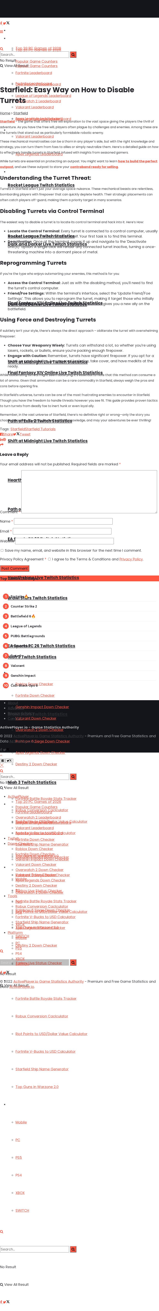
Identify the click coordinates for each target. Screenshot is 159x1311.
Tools (12, 896)
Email (6, 531)
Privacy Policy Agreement (23, 559)
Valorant (18, 665)
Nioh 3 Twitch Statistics (32, 782)
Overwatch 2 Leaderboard (38, 84)
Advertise (16, 708)
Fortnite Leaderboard (34, 72)
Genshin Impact (23, 675)
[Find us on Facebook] (1, 1302)
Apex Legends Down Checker (40, 752)
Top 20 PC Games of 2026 (38, 50)
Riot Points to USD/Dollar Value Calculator (51, 1033)
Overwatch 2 (21, 645)
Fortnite (17, 596)
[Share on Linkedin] (1, 439)
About (13, 702)
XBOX (20, 1192)
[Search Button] (1, 1231)
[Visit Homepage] (15, 9)
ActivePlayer (17, 31)
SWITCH (22, 1210)
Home (5, 113)
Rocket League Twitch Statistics (41, 185)
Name (6, 521)
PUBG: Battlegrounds (28, 636)
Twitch (13, 838)
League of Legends (26, 626)
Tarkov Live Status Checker (39, 890)
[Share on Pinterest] (4, 439)
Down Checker (19, 673)
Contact (15, 718)
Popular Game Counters (37, 61)
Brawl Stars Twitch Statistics (37, 598)
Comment (10, 512)
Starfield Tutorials (40, 429)
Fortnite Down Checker (35, 695)
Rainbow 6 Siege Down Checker (43, 741)
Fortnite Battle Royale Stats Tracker (46, 998)
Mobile (21, 1122)
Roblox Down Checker (34, 848)
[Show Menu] (1, 31)
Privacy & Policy (21, 713)
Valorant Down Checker (36, 718)
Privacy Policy (131, 559)
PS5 (19, 1157)
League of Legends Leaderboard (43, 95)
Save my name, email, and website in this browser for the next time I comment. (73, 550)
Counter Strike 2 (24, 606)
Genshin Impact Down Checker (42, 706)
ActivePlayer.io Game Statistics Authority (48, 736)
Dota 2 (16, 655)
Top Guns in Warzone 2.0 (37, 1086)
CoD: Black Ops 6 (24, 685)
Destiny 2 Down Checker (36, 945)
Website (7, 541)
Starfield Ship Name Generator (42, 1069)
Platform (14, 1105)
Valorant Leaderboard (35, 107)
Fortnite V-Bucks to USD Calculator (46, 1051)
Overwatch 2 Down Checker (40, 869)
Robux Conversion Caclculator (42, 1016)
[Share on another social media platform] (1, 444)
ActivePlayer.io (21, 741)
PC (18, 1139)
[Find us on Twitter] (6, 1302)
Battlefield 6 (21, 616)
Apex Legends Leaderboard (39, 118)
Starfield (20, 113)
